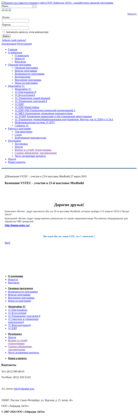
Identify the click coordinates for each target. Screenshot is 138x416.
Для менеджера (23, 131)
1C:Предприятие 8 (25, 92)
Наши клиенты (16, 162)
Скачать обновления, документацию (36, 152)
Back (7, 242)
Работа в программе (19, 128)
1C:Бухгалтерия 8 (25, 95)
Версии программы (26, 70)
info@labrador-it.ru (24, 388)
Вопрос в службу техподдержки (33, 149)
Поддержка (14, 140)
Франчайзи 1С (16, 86)
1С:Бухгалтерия (17, 313)
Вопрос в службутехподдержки (18, 342)
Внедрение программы (28, 79)
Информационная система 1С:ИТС (35, 122)
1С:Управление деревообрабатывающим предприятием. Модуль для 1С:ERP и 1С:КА (64, 119)
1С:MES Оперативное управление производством (44, 113)
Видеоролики (22, 76)
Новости (20, 58)
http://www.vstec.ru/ (17, 225)
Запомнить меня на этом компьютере (27, 32)
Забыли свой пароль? (14, 40)
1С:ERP (19, 104)
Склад (18, 134)
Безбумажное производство (30, 137)
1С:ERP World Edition (27, 107)
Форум (19, 146)
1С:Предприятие (17, 309)
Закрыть (132, 13)
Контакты (20, 61)
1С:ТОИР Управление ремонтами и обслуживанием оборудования (53, 116)
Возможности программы (29, 73)
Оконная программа (19, 64)
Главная (12, 49)
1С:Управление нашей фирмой (32, 98)
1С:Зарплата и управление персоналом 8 (23, 321)
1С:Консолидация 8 (19, 325)
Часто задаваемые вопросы (30, 155)
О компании (15, 52)
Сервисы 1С (22, 125)
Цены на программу (26, 82)
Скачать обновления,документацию (20, 348)
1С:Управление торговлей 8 (31, 101)
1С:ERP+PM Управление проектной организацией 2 (45, 110)
